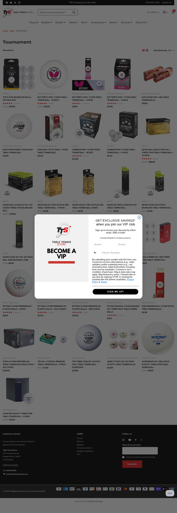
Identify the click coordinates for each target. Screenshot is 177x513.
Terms (104, 282)
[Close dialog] (139, 217)
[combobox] (96, 252)
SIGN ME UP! (115, 291)
